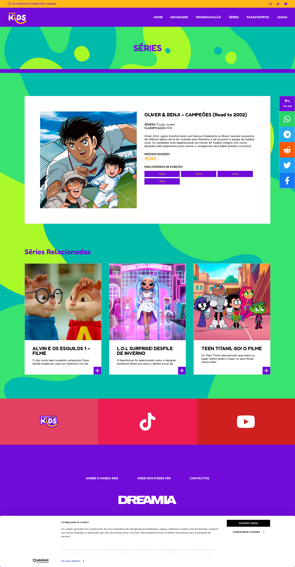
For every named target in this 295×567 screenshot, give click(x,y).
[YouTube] (285, 3)
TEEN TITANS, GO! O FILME (231, 348)
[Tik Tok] (278, 3)
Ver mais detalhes (70, 561)
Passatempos (258, 17)
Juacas (51, 3)
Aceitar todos (248, 523)
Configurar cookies (247, 532)
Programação (208, 17)
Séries (234, 17)
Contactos (199, 478)
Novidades (179, 17)
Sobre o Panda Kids (102, 478)
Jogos (282, 17)
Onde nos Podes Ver (154, 478)
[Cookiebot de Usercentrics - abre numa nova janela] (40, 561)
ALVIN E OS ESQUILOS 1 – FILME (61, 350)
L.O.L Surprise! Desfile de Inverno (145, 350)
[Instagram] (270, 3)
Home (158, 17)
